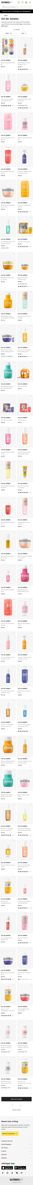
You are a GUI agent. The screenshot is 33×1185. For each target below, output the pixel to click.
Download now (26, 11)
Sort (23, 33)
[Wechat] (17, 1173)
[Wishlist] (22, 2)
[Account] (18, 2)
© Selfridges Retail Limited (16, 1182)
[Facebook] (2, 1173)
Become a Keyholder (9, 1133)
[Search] (3, 7)
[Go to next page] (30, 1105)
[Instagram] (7, 1173)
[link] (8, 63)
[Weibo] (21, 1173)
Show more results (16, 1099)
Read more (4, 26)
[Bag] (26, 2)
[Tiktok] (12, 1173)
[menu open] (30, 2)
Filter (7, 33)
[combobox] (18, 7)
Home (5, 15)
